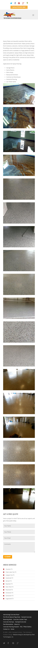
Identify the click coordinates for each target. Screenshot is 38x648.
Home (12, 628)
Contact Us (6, 628)
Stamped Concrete (20, 621)
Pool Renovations (8, 623)
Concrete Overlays (8, 621)
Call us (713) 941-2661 (19, 7)
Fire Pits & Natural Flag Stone (11, 616)
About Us (17, 623)
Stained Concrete (26, 616)
